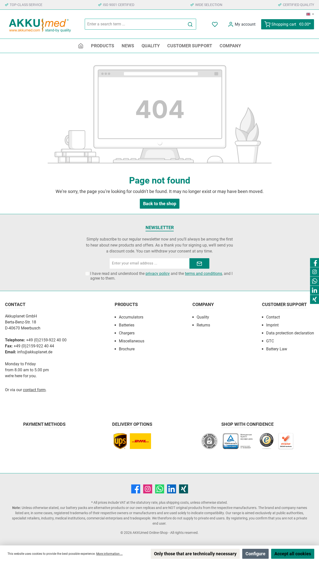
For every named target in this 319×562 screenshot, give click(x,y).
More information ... (109, 554)
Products (126, 304)
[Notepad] (215, 24)
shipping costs (177, 502)
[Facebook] (135, 489)
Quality (203, 317)
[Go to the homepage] (40, 24)
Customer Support (284, 304)
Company (203, 304)
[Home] (80, 46)
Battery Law (276, 349)
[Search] (190, 24)
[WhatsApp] (159, 489)
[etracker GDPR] (286, 443)
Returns (203, 325)
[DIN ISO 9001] (238, 443)
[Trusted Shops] (266, 443)
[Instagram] (147, 489)
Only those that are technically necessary (195, 553)
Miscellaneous (131, 341)
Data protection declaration (290, 333)
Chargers (127, 333)
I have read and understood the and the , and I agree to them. (161, 276)
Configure (255, 553)
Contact (273, 317)
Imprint (272, 325)
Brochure (127, 349)
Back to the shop (159, 203)
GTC (270, 341)
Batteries (126, 325)
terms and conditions (203, 273)
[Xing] (183, 489)
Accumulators (131, 317)
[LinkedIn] (171, 489)
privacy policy (158, 273)
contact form (34, 389)
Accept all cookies (292, 553)
